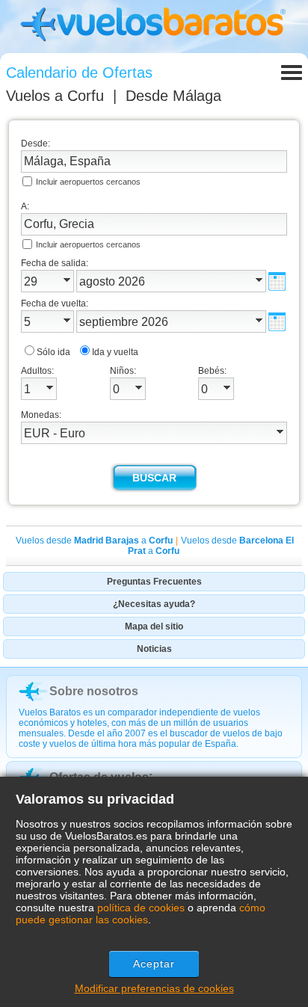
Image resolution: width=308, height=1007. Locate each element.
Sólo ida (53, 352)
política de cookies (141, 908)
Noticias (154, 649)
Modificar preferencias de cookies (154, 988)
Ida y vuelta (115, 352)
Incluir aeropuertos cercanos (88, 181)
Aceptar (154, 964)
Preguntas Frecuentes (154, 581)
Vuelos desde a (94, 540)
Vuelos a (55, 95)
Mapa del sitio (154, 626)
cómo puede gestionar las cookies (140, 914)
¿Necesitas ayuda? (154, 604)
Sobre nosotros (93, 691)
